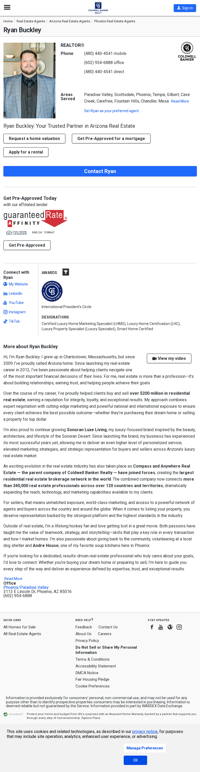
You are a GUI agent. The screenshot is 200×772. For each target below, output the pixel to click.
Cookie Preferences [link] (93, 686)
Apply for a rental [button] (26, 152)
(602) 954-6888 (98, 62)
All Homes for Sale (19, 627)
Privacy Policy (87, 640)
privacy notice (145, 731)
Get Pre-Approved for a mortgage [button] (111, 138)
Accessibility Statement (96, 666)
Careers (104, 633)
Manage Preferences (145, 748)
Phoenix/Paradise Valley (26, 587)
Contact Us (108, 627)
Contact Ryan (100, 171)
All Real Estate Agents (22, 633)
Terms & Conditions (93, 659)
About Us (83, 633)
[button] (185, 8)
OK (135, 760)
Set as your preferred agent (111, 111)
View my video (172, 358)
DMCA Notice (87, 673)
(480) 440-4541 (98, 53)
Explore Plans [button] (91, 718)
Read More (180, 101)
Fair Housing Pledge (92, 679)
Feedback (84, 627)
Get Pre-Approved (27, 245)
